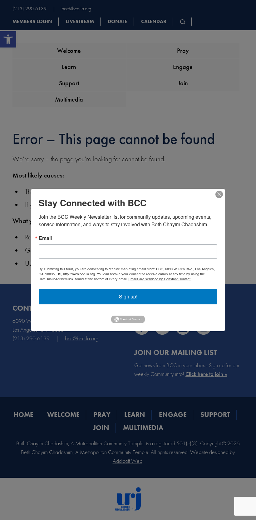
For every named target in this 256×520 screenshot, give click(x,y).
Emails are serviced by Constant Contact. (159, 278)
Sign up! (128, 296)
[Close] (219, 194)
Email (45, 238)
